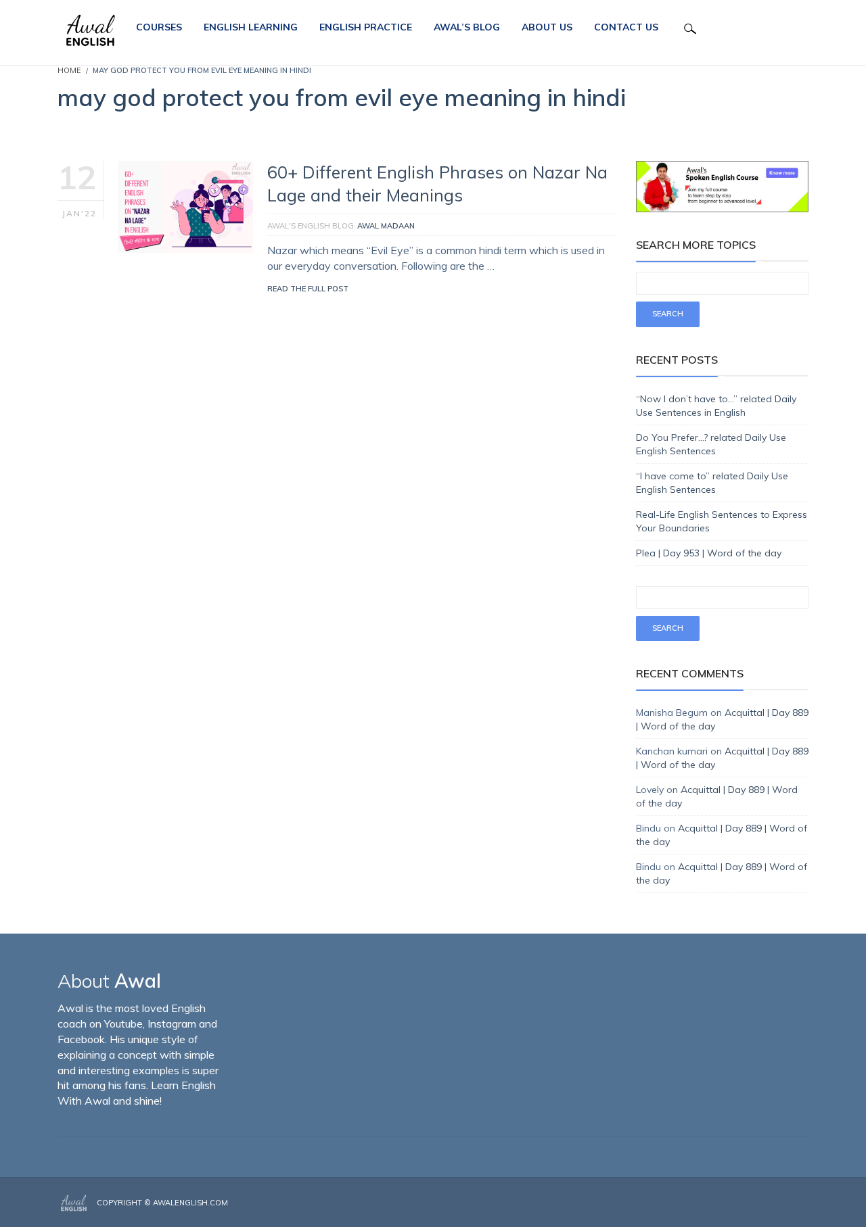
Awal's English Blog (310, 226)
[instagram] (786, 1203)
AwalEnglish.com (190, 1202)
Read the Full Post (307, 288)
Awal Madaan (386, 226)
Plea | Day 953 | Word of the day (708, 553)
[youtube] (804, 1203)
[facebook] (766, 1203)
